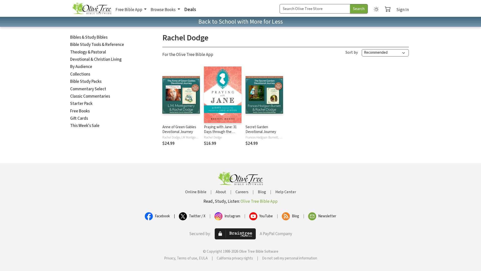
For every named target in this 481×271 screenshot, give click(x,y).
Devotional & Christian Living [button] (96, 59)
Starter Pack (81, 104)
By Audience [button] (81, 67)
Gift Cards (79, 118)
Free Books (80, 111)
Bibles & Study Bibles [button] (88, 37)
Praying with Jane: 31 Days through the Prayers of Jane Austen (222, 131)
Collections (80, 74)
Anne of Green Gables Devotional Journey (179, 129)
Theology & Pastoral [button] (88, 52)
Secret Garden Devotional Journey (261, 129)
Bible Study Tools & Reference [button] (97, 45)
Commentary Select (88, 89)
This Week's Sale (84, 126)
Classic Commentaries (90, 96)
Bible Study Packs (85, 82)
